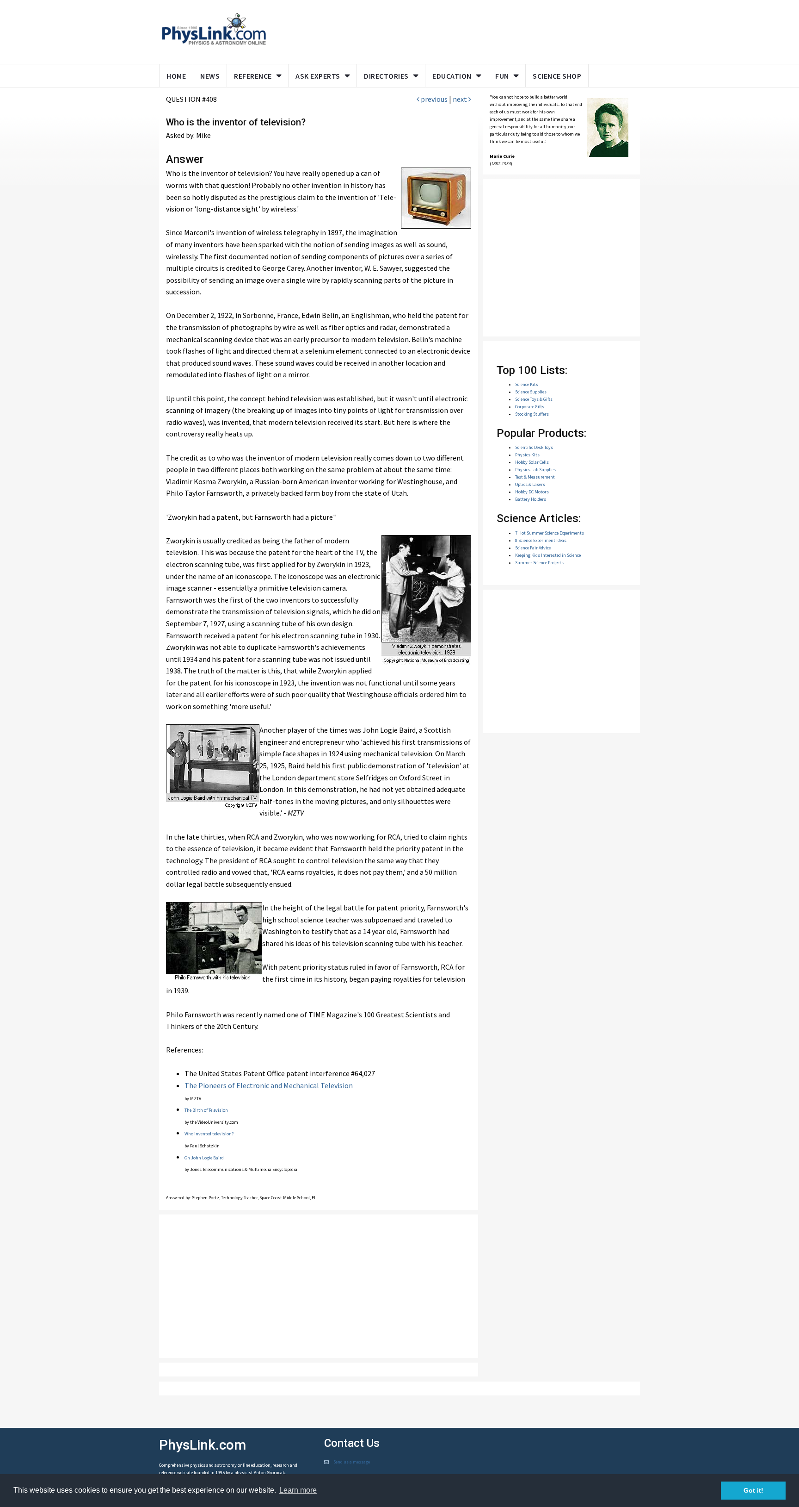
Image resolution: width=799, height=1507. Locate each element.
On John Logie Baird (204, 1158)
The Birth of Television (206, 1110)
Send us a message (351, 1462)
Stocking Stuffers (532, 414)
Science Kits (526, 384)
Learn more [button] (298, 1490)
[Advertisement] (451, 30)
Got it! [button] (753, 1490)
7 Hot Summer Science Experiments (549, 533)
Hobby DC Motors (532, 492)
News (210, 76)
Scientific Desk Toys (534, 447)
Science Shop (557, 76)
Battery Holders (530, 499)
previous (433, 99)
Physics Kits (527, 455)
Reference (253, 76)
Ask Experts (317, 76)
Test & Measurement (535, 477)
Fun (502, 76)
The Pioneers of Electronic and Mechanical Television (268, 1085)
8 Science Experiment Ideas (540, 540)
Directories (386, 76)
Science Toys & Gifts (534, 399)
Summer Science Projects (539, 563)
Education (452, 76)
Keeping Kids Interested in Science (548, 555)
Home (176, 76)
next (460, 99)
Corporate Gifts (529, 407)
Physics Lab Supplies (535, 470)
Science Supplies (531, 392)
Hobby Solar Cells (532, 462)
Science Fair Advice (533, 548)
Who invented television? (209, 1134)
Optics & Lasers (530, 484)
